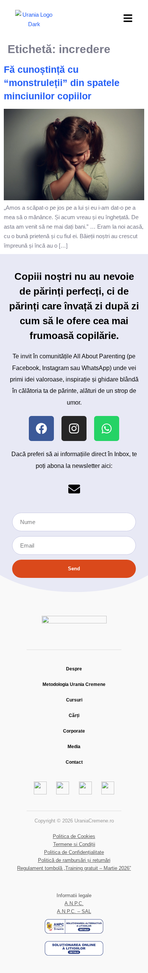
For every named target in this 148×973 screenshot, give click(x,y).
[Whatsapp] (106, 428)
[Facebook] (41, 428)
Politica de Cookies (74, 836)
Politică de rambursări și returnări (74, 860)
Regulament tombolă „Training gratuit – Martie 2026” (74, 868)
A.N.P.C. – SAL (74, 911)
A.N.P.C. (74, 903)
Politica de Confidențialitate (74, 852)
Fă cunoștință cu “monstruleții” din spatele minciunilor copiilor (62, 82)
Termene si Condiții (74, 844)
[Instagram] (74, 428)
